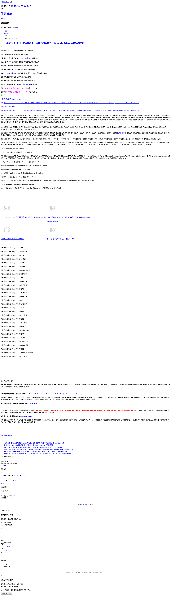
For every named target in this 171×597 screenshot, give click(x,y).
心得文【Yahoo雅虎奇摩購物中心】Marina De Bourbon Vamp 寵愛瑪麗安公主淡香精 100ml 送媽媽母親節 (36, 451)
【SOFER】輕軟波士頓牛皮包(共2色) (12, 239)
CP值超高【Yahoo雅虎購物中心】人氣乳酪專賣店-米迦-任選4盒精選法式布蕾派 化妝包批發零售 (34, 443)
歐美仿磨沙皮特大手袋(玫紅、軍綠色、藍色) (61, 239)
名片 (5, 35)
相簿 (5, 31)
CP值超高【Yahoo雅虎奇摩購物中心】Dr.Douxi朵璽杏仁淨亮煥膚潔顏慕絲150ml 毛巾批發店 (33, 447)
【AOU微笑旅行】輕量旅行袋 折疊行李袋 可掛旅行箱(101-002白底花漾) (23, 217)
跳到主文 (3, 19)
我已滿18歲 (4, 593)
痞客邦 (16, 475)
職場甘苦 (14, 480)
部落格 (6, 33)
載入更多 (3, 487)
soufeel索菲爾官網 (9, 73)
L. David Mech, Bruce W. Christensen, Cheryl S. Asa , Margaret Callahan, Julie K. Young (54, 394)
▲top (2, 483)
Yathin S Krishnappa (30, 403)
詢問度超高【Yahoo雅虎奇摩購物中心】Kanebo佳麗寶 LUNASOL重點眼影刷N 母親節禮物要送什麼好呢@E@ (38, 449)
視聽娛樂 (15, 27)
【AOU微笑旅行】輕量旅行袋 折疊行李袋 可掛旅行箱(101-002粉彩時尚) (69, 217)
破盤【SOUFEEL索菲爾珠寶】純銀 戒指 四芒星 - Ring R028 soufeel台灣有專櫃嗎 (29, 445)
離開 (10, 593)
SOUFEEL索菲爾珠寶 (26, 58)
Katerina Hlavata (26, 416)
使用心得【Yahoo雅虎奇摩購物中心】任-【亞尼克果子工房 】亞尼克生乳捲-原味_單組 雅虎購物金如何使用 (38, 453)
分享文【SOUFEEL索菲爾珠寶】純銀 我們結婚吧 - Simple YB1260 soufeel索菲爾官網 (44, 43)
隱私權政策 (95, 572)
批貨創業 (120, 133)
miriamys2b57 (5, 465)
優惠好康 (6, 13)
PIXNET (72, 572)
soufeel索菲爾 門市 (6, 435)
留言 (19, 475)
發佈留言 (3, 498)
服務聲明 (102, 572)
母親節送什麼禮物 (52, 221)
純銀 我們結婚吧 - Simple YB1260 (11, 99)
